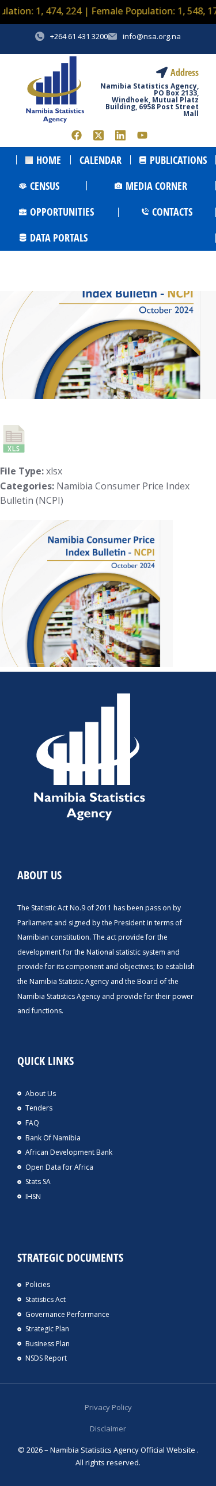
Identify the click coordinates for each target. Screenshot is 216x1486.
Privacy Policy (108, 1407)
